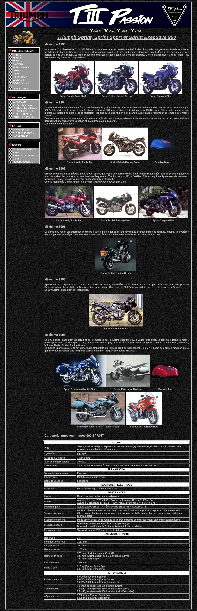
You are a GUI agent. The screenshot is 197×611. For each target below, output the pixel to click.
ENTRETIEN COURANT (25, 117)
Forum (124, 30)
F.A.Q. (111, 30)
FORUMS (18, 152)
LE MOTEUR (19, 101)
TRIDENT (18, 55)
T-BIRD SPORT (20, 76)
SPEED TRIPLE (21, 67)
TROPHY (17, 61)
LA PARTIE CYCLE (22, 105)
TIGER (16, 70)
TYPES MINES (20, 88)
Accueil (97, 30)
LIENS (16, 158)
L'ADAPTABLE (20, 136)
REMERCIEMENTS (23, 161)
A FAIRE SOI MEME (23, 114)
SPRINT (17, 58)
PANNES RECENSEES (25, 108)
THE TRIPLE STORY (23, 133)
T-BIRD (16, 73)
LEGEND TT (19, 79)
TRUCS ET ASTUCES (24, 111)
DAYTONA (18, 64)
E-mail (137, 30)
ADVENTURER (21, 83)
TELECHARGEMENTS (24, 149)
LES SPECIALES (21, 130)
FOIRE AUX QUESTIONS (26, 155)
